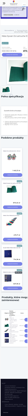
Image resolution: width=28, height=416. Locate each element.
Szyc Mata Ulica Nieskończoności (13, 330)
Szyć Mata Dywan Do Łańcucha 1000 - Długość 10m (13, 325)
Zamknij (16, 14)
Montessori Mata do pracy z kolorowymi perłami (13, 341)
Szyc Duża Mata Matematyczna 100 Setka (13, 335)
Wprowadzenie (9, 30)
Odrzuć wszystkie (8, 15)
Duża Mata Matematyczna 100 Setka (13, 247)
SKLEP (4, 3)
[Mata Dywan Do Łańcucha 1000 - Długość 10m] (6, 90)
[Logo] (13, 3)
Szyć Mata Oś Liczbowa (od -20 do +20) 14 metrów (13, 319)
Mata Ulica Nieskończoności (11, 215)
